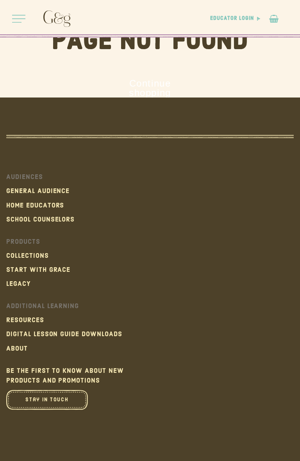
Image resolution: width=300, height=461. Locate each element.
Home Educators (35, 205)
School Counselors (40, 219)
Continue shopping (150, 88)
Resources (25, 320)
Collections (27, 256)
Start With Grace (38, 270)
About (17, 349)
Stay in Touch (46, 399)
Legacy (18, 284)
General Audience (38, 191)
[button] (18, 18)
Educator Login (232, 18)
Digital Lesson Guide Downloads (64, 334)
